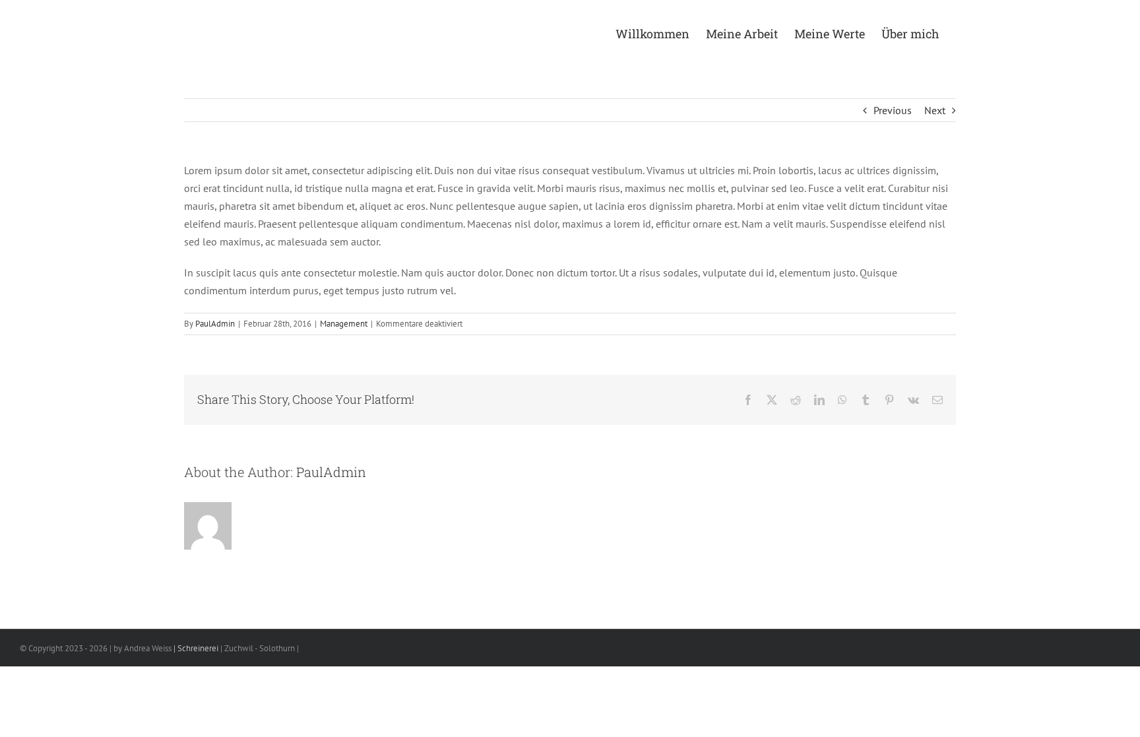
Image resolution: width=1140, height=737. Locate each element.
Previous (892, 110)
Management (343, 323)
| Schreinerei (195, 648)
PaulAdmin (215, 323)
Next (934, 110)
